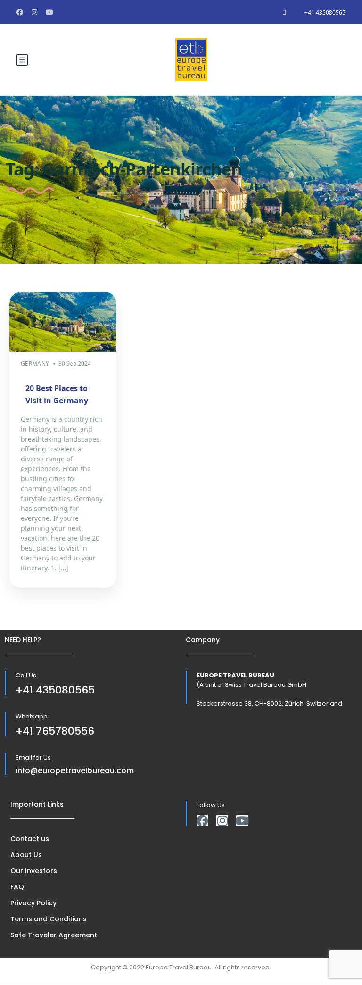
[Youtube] (242, 820)
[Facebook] (202, 820)
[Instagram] (222, 820)
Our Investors (33, 871)
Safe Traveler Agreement (53, 935)
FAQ (17, 887)
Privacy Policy (33, 903)
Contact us (29, 838)
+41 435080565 (325, 12)
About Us (26, 855)
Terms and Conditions (48, 919)
